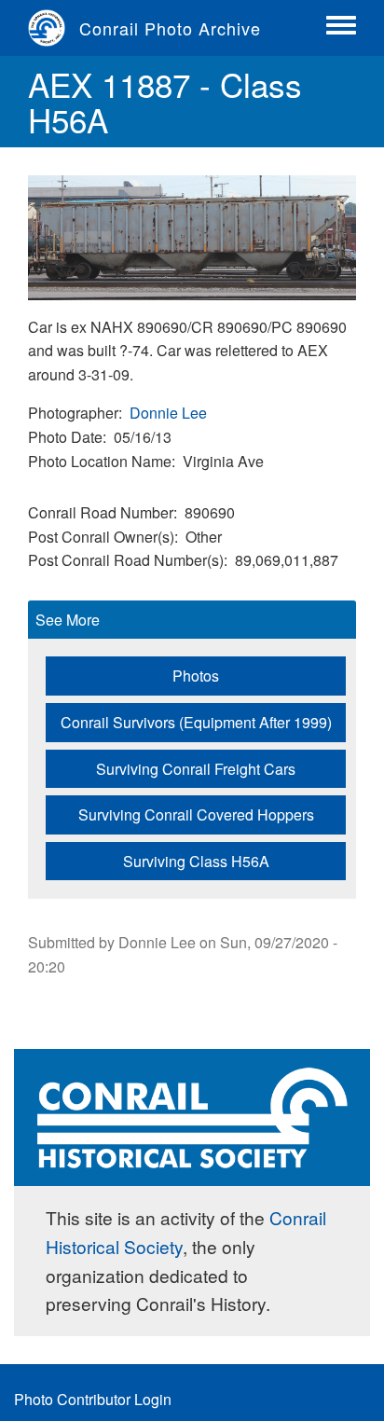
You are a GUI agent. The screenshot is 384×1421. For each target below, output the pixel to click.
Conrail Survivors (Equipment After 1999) (196, 722)
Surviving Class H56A (196, 861)
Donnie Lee (168, 412)
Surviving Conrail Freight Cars (195, 768)
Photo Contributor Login (92, 1399)
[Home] (53, 28)
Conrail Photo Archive (170, 28)
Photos (195, 675)
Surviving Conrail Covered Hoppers (196, 814)
